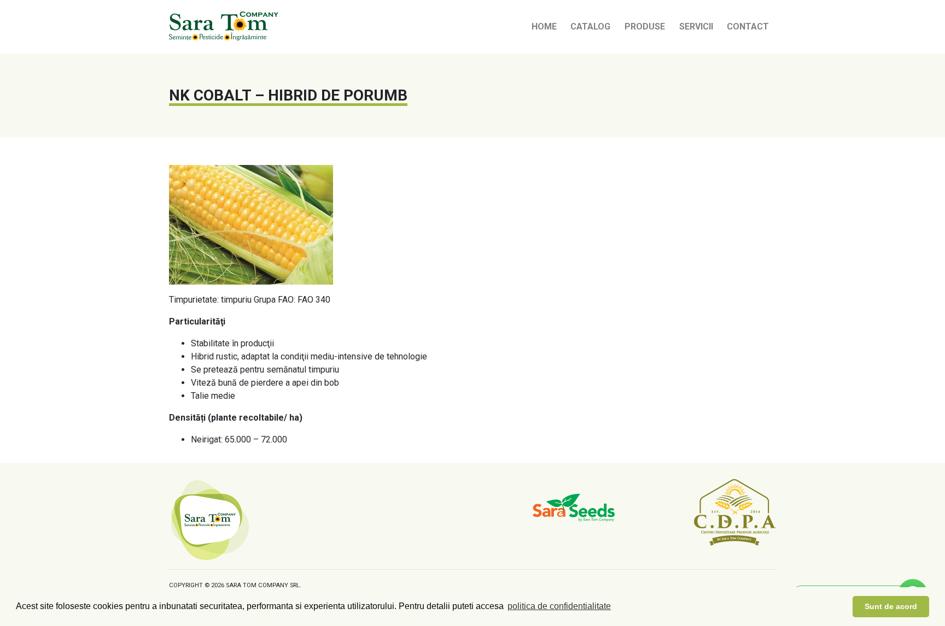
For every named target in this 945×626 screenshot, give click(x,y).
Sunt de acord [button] (891, 606)
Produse (645, 26)
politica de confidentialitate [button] (559, 606)
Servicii (696, 26)
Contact (748, 26)
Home (544, 26)
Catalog (590, 26)
